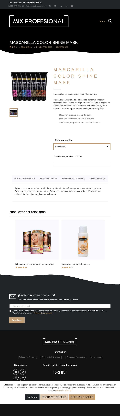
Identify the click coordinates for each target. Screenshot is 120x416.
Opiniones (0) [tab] (98, 178)
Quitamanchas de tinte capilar (75, 264)
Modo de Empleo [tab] (24, 178)
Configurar (32, 397)
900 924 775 (15, 6)
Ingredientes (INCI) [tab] (73, 178)
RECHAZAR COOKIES (54, 397)
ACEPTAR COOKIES (82, 397)
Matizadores (62, 47)
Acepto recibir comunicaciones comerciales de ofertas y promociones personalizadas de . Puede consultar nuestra (59, 312)
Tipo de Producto (44, 47)
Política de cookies (63, 391)
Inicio (14, 47)
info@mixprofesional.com (35, 6)
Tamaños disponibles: (63, 156)
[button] (103, 21)
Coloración (26, 47)
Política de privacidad (43, 313)
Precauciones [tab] (48, 178)
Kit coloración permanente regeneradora (34, 264)
